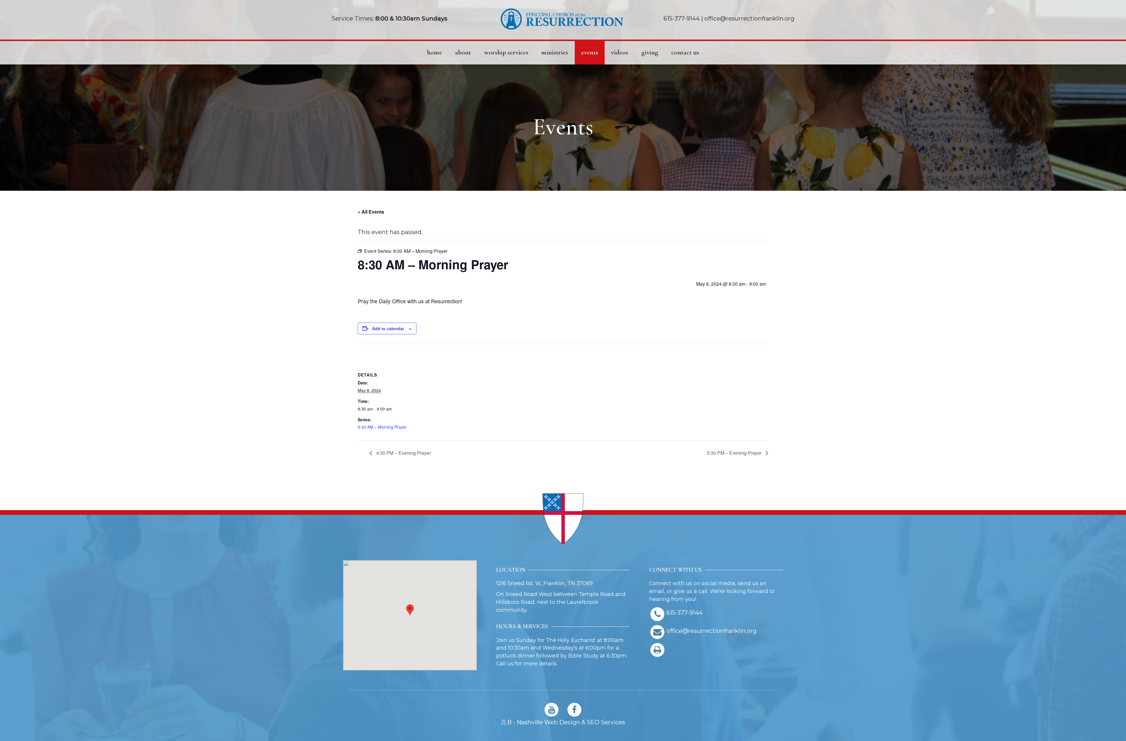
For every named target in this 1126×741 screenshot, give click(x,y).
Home (434, 52)
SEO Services (606, 722)
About (463, 52)
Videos (619, 52)
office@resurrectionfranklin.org (749, 18)
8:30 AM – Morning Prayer (382, 427)
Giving (649, 52)
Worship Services (506, 52)
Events (589, 52)
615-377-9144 (682, 18)
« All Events (371, 211)
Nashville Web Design (548, 722)
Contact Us (685, 52)
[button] (410, 609)
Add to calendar (388, 328)
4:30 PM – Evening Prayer (403, 452)
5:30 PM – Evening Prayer (735, 452)
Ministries (554, 52)
